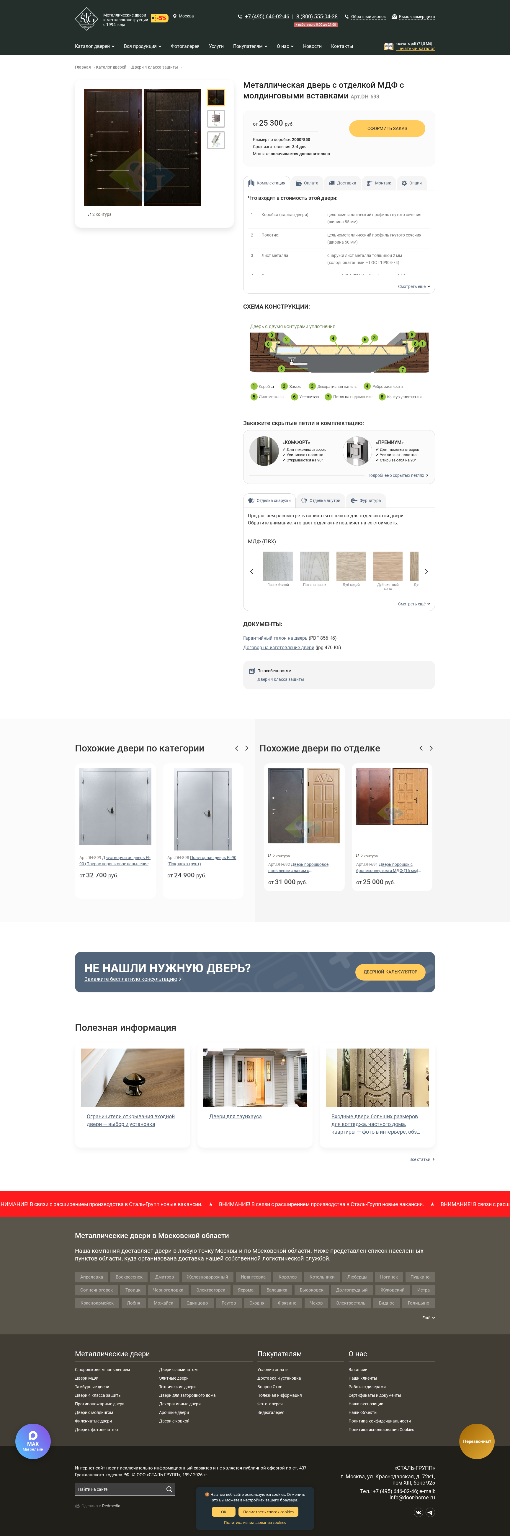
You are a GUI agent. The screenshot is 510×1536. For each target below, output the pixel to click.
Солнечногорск (96, 1290)
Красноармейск (97, 1303)
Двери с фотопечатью (96, 1429)
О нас (358, 1354)
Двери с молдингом (94, 1412)
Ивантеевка (253, 1277)
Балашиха (277, 1290)
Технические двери (177, 1386)
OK (223, 1511)
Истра (423, 1290)
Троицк (132, 1290)
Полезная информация (279, 1395)
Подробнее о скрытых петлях (395, 475)
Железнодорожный (207, 1277)
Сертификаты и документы (375, 1395)
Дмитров (164, 1277)
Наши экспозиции (366, 1403)
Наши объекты (363, 1412)
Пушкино (420, 1277)
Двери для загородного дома (187, 1395)
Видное (387, 1303)
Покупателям (279, 1354)
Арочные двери (174, 1412)
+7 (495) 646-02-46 (267, 16)
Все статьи (419, 1159)
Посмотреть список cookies (268, 1511)
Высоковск (311, 1290)
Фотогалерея (270, 1403)
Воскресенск (129, 1277)
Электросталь (350, 1303)
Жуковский (393, 1290)
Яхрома (246, 1290)
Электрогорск (210, 1290)
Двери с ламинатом (178, 1369)
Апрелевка (91, 1277)
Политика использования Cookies (381, 1429)
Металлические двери (112, 1354)
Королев (288, 1277)
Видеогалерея (271, 1412)
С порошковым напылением (102, 1369)
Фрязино (287, 1303)
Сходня (256, 1303)
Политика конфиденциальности (380, 1421)
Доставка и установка (279, 1378)
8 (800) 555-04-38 (317, 16)
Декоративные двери (180, 1403)
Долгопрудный (352, 1290)
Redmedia (111, 1505)
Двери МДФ (86, 1378)
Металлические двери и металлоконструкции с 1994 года (125, 20)
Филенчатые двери (93, 1421)
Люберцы (357, 1277)
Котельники (322, 1277)
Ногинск (389, 1277)
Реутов (229, 1303)
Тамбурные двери (92, 1386)
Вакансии (358, 1369)
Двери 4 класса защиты (280, 679)
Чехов (316, 1303)
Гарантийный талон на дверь (275, 638)
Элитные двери (174, 1378)
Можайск (163, 1303)
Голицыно (418, 1303)
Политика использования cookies (255, 1522)
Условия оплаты (273, 1369)
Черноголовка (168, 1290)
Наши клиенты (363, 1378)
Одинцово (197, 1303)
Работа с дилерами (367, 1386)
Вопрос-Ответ (270, 1386)
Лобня (133, 1303)
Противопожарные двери (100, 1403)
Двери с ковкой (174, 1421)
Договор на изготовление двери (278, 647)
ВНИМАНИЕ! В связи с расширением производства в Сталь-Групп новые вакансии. (285, 1204)
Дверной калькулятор (390, 972)
